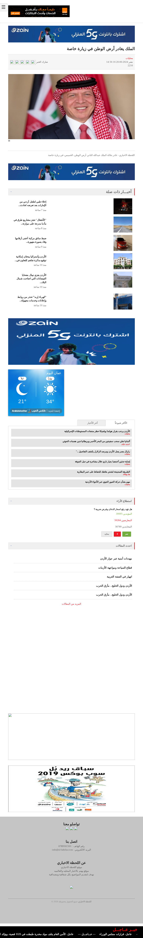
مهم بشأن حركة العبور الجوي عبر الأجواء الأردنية (107, 482)
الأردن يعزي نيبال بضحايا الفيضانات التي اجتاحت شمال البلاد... (31, 279)
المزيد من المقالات (71, 603)
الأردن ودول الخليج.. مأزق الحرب (114, 585)
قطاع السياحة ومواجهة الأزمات (115, 567)
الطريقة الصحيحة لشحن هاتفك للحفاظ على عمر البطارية (103, 471)
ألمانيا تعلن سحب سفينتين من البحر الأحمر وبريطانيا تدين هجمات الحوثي (96, 441)
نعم (126, 534)
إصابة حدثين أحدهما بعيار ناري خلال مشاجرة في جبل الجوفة (102, 461)
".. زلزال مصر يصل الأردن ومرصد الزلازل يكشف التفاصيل (103, 451)
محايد (106, 534)
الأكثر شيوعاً (121, 423)
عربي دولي (125, 444)
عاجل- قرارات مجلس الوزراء (124, 934)
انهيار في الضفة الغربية (119, 576)
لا (117, 534)
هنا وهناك (126, 474)
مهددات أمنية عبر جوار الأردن (116, 558)
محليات (129, 58)
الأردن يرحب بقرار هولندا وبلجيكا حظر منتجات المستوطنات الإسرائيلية (97, 431)
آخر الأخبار (92, 423)
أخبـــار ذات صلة (119, 192)
